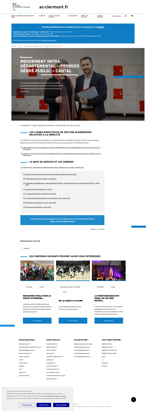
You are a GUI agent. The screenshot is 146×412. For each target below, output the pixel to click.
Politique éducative (100, 16)
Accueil (13, 46)
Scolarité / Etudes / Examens (54, 16)
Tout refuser (44, 405)
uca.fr (21, 369)
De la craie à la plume (71, 301)
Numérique (100, 287)
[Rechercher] (126, 16)
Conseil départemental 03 (82, 347)
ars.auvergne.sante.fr (53, 372)
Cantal (42, 287)
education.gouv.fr (24, 344)
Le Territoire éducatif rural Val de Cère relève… (106, 298)
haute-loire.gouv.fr (52, 366)
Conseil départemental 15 (82, 350)
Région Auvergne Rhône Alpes (83, 344)
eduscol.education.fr (25, 353)
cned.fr (21, 360)
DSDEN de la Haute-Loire (109, 350)
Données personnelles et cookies (55, 396)
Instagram (105, 363)
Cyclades (100, 27)
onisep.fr (21, 366)
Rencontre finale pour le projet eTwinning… (37, 297)
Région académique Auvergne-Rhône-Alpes (22, 16)
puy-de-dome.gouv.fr (52, 369)
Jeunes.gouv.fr (23, 363)
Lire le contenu (37, 321)
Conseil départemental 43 (82, 353)
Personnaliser (27, 405)
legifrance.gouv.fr (51, 347)
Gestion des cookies (88, 406)
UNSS (103, 356)
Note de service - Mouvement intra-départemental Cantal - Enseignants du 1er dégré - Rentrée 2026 (53, 167)
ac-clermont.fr (53, 7)
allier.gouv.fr (50, 360)
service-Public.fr (51, 350)
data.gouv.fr (50, 353)
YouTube (104, 366)
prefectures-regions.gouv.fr (54, 356)
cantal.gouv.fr (50, 363)
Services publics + (51, 379)
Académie (42, 15)
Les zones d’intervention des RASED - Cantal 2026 (41, 194)
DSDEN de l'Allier (107, 344)
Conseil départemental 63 (82, 356)
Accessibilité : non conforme (103, 406)
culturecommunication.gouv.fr (55, 375)
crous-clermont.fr (24, 375)
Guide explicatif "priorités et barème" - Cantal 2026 (41, 179)
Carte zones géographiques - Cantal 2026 (38, 207)
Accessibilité (132, 16)
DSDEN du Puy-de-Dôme (109, 353)
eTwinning (29, 287)
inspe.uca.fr (22, 372)
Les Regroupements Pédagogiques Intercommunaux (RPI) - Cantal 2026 (48, 198)
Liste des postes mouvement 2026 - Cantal (39, 189)
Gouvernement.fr (51, 344)
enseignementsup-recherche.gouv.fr (30, 347)
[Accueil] (21, 7)
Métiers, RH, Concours (84, 16)
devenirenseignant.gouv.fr (27, 350)
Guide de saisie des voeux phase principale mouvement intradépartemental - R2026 (51, 174)
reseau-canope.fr (24, 356)
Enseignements (73, 15)
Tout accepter (61, 405)
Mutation (26, 248)
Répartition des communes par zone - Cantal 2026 (41, 203)
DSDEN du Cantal (107, 347)
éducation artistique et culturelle (70, 287)
